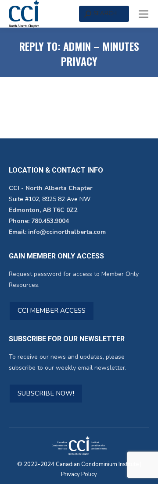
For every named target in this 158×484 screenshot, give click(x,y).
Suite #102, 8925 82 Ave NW (49, 199)
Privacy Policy (79, 474)
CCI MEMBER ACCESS (52, 310)
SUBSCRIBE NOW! (46, 393)
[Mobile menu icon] (143, 14)
